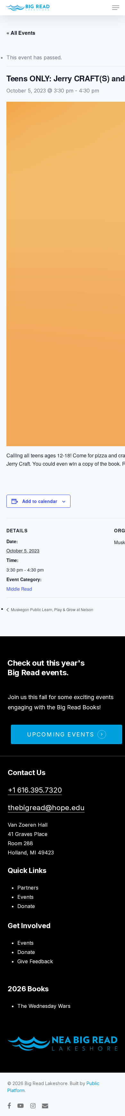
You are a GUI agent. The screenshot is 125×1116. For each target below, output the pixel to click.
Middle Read (19, 589)
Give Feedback (35, 961)
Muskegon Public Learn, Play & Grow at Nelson (51, 609)
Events (25, 897)
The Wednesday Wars (44, 1006)
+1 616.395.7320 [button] (35, 790)
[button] (115, 7)
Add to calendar (39, 501)
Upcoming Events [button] (61, 734)
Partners (27, 887)
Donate (26, 906)
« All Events (20, 32)
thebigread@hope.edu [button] (46, 807)
